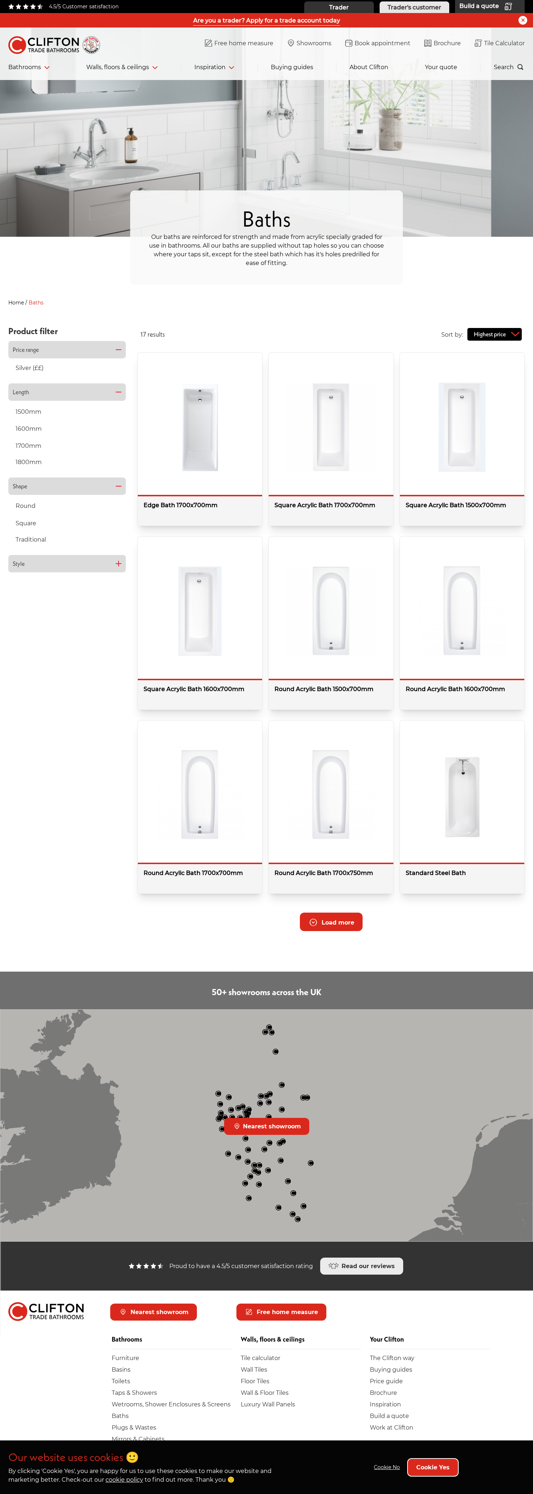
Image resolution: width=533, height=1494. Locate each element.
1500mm (28, 411)
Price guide (386, 1381)
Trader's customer (414, 7)
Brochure (447, 43)
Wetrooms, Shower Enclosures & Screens (171, 1404)
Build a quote (389, 1415)
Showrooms (314, 43)
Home (16, 302)
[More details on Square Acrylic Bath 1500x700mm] (462, 439)
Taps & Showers (134, 1392)
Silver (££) (30, 367)
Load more (337, 922)
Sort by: (452, 334)
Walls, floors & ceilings (117, 67)
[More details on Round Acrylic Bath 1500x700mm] (331, 623)
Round (26, 505)
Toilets (121, 1381)
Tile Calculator (504, 43)
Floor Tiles (255, 1381)
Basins (121, 1369)
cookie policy (124, 1479)
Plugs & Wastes (134, 1427)
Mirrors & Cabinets (138, 1439)
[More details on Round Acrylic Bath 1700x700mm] (200, 806)
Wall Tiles (254, 1369)
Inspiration (210, 67)
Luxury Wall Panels (268, 1404)
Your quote (441, 67)
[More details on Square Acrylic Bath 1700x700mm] (331, 439)
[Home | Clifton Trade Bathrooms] (57, 44)
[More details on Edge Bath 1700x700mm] (200, 439)
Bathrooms (24, 67)
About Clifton (369, 67)
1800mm (29, 462)
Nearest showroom (271, 1126)
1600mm (29, 428)
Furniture (125, 1358)
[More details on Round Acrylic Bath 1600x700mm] (462, 623)
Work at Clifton (391, 1427)
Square (26, 523)
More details (226, 515)
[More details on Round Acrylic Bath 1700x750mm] (331, 806)
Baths (120, 1415)
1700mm (28, 445)
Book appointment (382, 43)
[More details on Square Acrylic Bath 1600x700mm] (200, 623)
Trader (339, 7)
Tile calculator (260, 1358)
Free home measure (243, 43)
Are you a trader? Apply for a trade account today (266, 20)
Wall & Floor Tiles (265, 1392)
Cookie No (387, 1467)
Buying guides (292, 67)
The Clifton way (392, 1358)
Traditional (31, 539)
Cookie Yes (433, 1467)
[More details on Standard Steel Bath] (462, 806)
